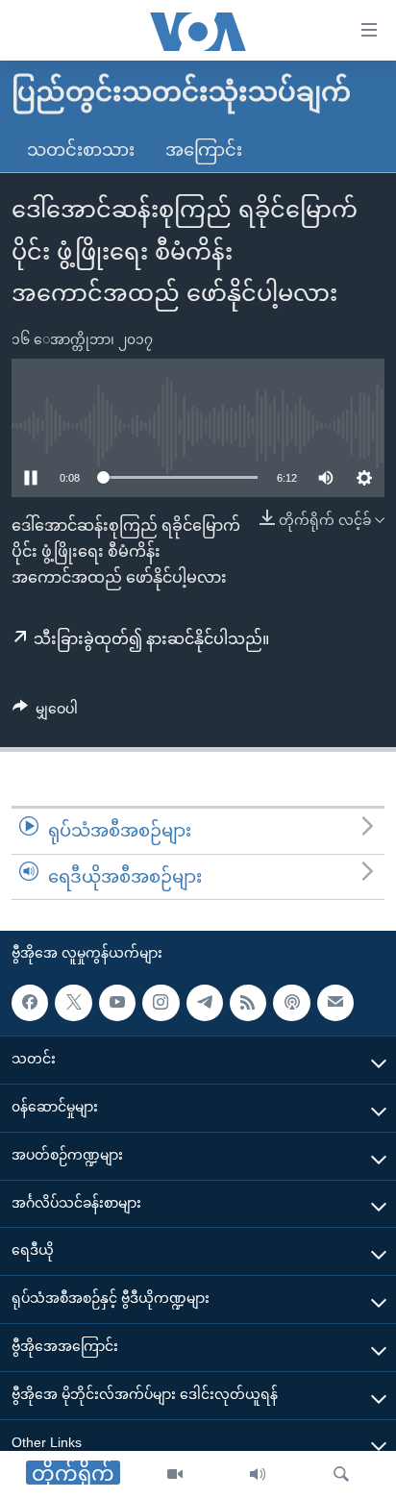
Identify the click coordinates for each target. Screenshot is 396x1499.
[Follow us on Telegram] (204, 1003)
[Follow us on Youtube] (117, 1003)
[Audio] (257, 1475)
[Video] (175, 1475)
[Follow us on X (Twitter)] (73, 1003)
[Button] (45, 712)
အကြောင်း (203, 150)
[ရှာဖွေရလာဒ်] (341, 1475)
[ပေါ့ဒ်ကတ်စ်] (291, 1003)
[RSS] (248, 1003)
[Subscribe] (335, 1003)
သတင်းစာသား (81, 150)
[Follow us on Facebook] (30, 1003)
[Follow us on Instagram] (160, 1003)
